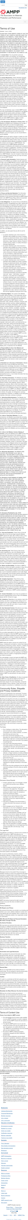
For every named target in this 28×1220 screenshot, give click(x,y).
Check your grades (5, 1131)
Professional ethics (5, 1176)
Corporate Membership (7, 1113)
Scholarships (4, 1183)
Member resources (5, 1116)
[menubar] (23, 7)
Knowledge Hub (23, 7)
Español (5, 1215)
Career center (4, 1180)
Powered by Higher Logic (14, 1219)
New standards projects (7, 1148)
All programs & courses (7, 1126)
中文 (11, 1215)
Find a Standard (5, 1143)
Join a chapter (4, 1118)
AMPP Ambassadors (6, 1156)
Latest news (4, 1193)
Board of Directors (5, 1195)
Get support (4, 1202)
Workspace (4, 1150)
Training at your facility (6, 1138)
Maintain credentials (6, 1135)
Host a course (4, 1161)
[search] (26, 5)
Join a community (5, 1120)
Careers (3, 1198)
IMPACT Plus (21, 1215)
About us (3, 1191)
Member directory (5, 1178)
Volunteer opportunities (7, 1165)
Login (2, 2)
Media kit (3, 1185)
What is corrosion (5, 1173)
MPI (15, 1215)
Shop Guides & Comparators (8, 1146)
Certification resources (6, 1133)
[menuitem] (23, 7)
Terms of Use (18, 1207)
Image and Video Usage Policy (14, 1209)
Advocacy (3, 1163)
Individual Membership (6, 1111)
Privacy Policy (9, 1207)
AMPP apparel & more (6, 1200)
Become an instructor (6, 1158)
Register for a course (6, 1128)
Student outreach (5, 1168)
